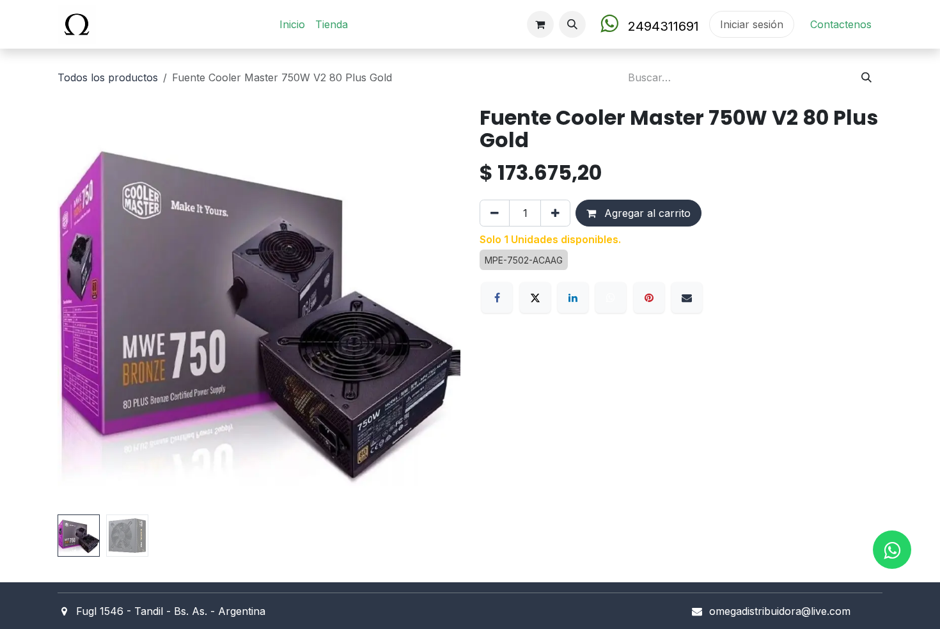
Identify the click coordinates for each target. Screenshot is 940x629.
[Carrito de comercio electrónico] (540, 24)
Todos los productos (108, 77)
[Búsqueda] (866, 77)
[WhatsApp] (610, 297)
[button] (572, 24)
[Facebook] (497, 297)
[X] (535, 297)
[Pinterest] (649, 297)
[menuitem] (292, 24)
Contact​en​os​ (841, 24)
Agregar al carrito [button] (646, 213)
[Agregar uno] (555, 213)
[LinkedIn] (573, 297)
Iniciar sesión (751, 24)
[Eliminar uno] (495, 213)
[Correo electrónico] (686, 297)
